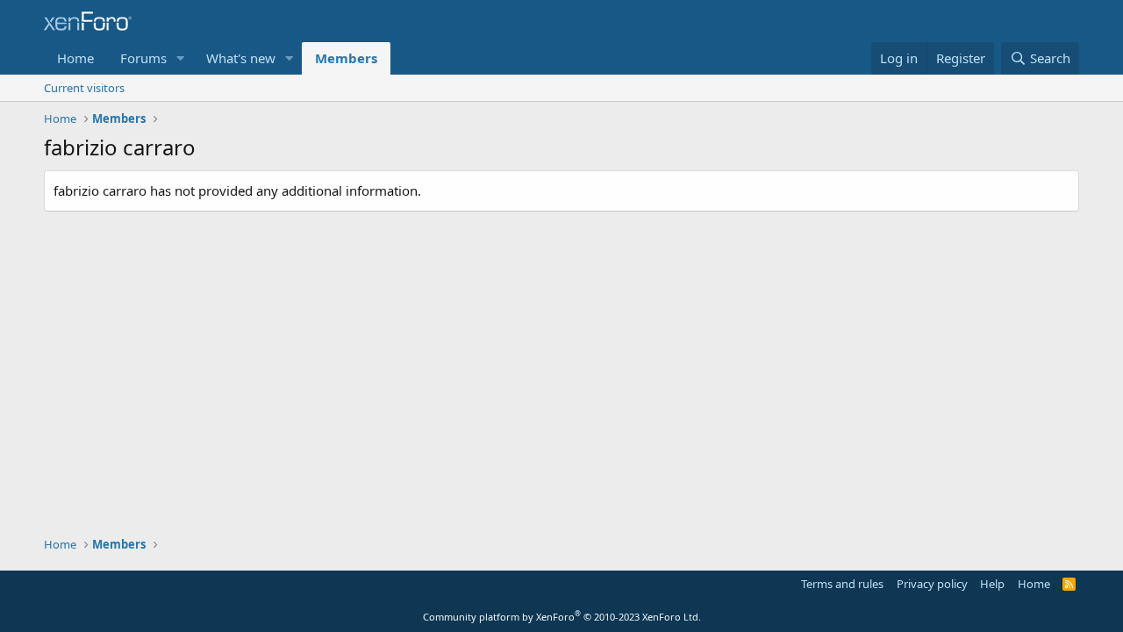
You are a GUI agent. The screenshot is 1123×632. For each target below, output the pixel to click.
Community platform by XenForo (562, 616)
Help (992, 584)
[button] (180, 58)
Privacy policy (932, 584)
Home (75, 58)
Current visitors (84, 88)
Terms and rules (842, 584)
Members (346, 58)
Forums (143, 58)
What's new (240, 58)
